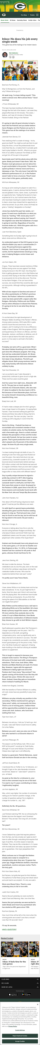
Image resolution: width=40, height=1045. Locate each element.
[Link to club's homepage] (4, 14)
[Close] (38, 1004)
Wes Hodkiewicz (13, 53)
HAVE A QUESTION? (9, 929)
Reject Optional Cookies (20, 1036)
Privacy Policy (12, 1026)
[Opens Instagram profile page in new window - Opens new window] (13, 57)
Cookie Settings (20, 1030)
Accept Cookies (20, 1041)
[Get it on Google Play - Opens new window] (26, 995)
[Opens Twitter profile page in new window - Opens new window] (10, 57)
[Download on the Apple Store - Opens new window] (13, 994)
